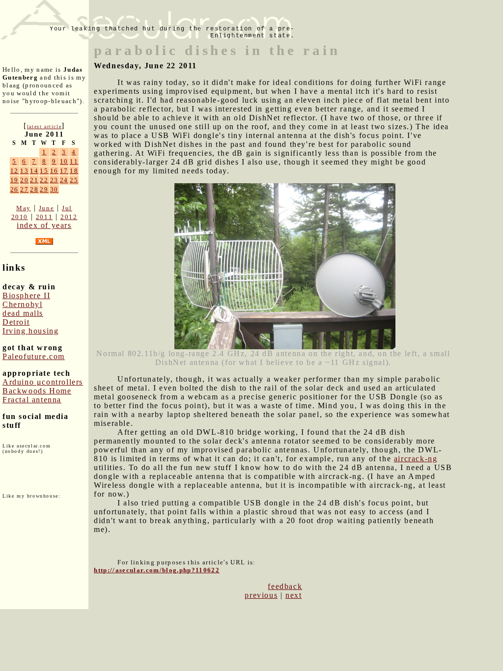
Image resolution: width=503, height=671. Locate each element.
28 (34, 189)
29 (44, 189)
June (46, 208)
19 (14, 180)
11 (74, 161)
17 (64, 170)
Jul (67, 208)
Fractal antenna (31, 399)
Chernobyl (22, 304)
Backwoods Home (36, 391)
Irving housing (30, 331)
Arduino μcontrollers (42, 382)
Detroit (15, 322)
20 (24, 180)
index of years (44, 225)
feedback (285, 586)
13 (24, 170)
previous (261, 595)
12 (14, 170)
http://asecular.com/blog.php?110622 (157, 570)
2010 (19, 217)
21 (34, 180)
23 (54, 180)
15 (44, 170)
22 (44, 180)
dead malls (22, 313)
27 (24, 189)
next (293, 595)
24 (64, 180)
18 (74, 170)
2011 (44, 217)
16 (54, 170)
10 (64, 161)
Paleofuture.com (33, 356)
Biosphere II (26, 295)
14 (34, 170)
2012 (68, 217)
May (23, 208)
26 (14, 189)
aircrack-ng (416, 458)
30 (54, 189)
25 (74, 180)
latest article (44, 126)
